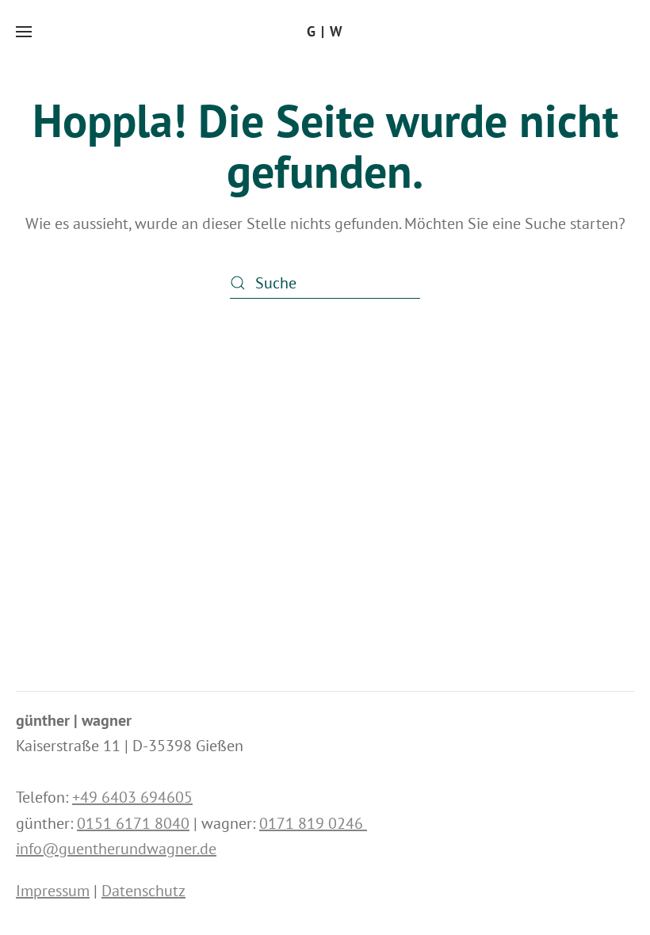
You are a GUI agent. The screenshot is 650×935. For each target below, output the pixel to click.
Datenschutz (143, 890)
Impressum (53, 890)
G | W (325, 31)
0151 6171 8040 (133, 823)
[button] (24, 31)
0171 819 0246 (313, 823)
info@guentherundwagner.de (116, 848)
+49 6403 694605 (132, 797)
